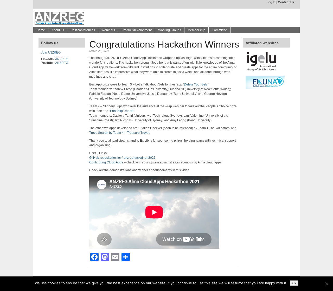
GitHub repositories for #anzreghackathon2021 (122, 158)
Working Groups (169, 30)
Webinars (108, 30)
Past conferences (83, 30)
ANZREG (61, 59)
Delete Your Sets (196, 84)
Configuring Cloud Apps (106, 162)
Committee (219, 30)
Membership (196, 30)
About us (58, 30)
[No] (326, 283)
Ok (294, 283)
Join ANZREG (51, 52)
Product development (136, 30)
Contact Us (286, 2)
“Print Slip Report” (121, 111)
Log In (271, 2)
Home (40, 30)
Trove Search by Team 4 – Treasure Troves (119, 133)
